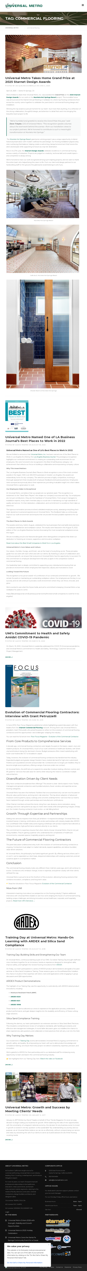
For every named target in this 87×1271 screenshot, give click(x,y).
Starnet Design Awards (34, 151)
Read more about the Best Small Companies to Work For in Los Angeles (33, 543)
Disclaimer (68, 1267)
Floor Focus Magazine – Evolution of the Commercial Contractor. (55, 737)
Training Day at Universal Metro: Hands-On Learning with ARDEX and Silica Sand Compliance (39, 941)
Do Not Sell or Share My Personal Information (24, 1263)
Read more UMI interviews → (24, 901)
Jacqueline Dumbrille (25, 86)
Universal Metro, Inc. (38, 454)
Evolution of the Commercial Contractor (57, 884)
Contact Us (59, 1267)
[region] (27, 1255)
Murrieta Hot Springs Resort (20, 139)
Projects (51, 1267)
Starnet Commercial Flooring (31, 728)
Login (7, 1212)
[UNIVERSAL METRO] (23, 6)
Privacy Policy (77, 1267)
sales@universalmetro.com (58, 1180)
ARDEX (59, 965)
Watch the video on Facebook (51, 1059)
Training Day (24, 1041)
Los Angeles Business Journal (44, 457)
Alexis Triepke (21, 445)
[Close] (48, 1244)
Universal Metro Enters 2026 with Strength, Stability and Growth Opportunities (21, 1223)
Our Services (43, 1267)
